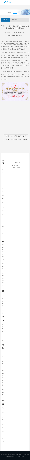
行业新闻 (15, 19)
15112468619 (19, 167)
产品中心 (3, 239)
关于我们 (3, 161)
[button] (15, 13)
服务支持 (3, 318)
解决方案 (3, 346)
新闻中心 (3, 291)
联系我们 (3, 402)
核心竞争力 (3, 219)
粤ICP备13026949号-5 (18, 456)
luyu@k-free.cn (18, 165)
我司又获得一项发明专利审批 (16, 136)
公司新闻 (6, 19)
